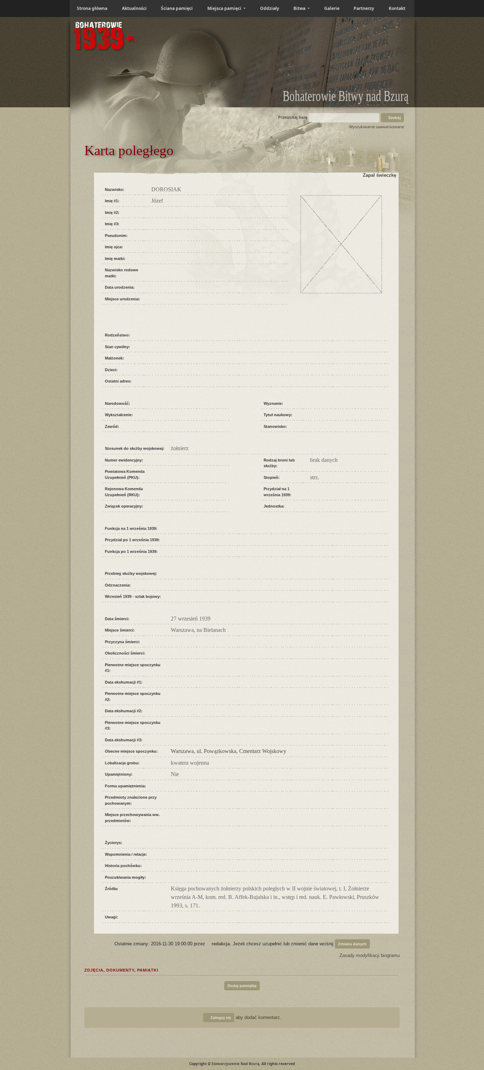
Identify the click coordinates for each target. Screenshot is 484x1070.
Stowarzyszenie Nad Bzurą (235, 1063)
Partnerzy (364, 8)
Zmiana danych (352, 944)
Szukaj (394, 117)
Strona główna (92, 8)
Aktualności (134, 8)
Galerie (331, 8)
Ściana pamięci (177, 8)
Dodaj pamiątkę (242, 986)
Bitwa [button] (299, 8)
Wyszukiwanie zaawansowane (376, 126)
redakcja (221, 943)
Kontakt (397, 8)
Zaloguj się (220, 1017)
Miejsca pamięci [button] (224, 8)
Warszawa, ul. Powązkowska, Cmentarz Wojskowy (228, 751)
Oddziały (269, 8)
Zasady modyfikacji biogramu (369, 955)
